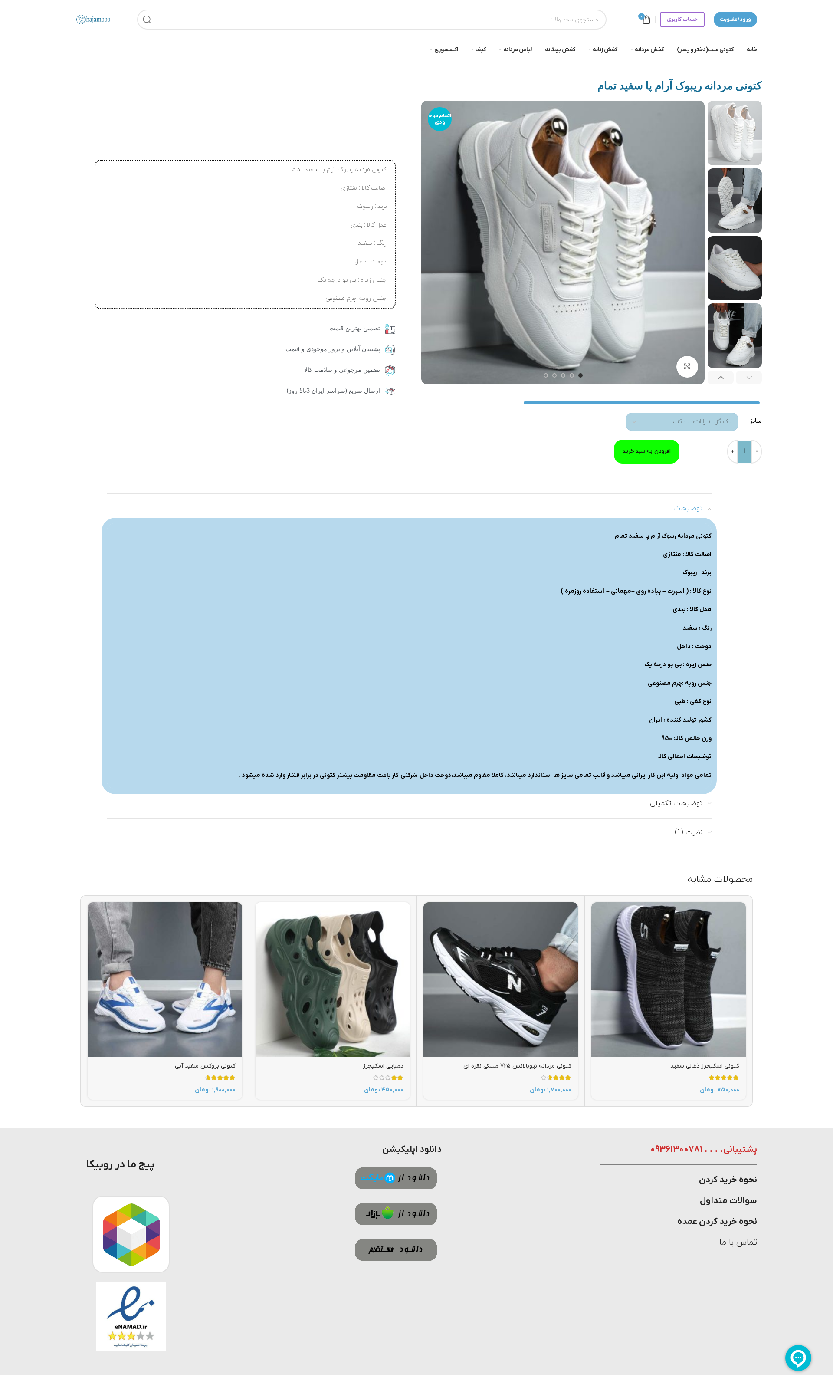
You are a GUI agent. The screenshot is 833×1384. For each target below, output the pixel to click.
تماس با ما (738, 1242)
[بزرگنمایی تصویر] (687, 366)
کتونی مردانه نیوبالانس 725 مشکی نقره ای (517, 1066)
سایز (756, 421)
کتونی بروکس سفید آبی (205, 1066)
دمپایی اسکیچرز (383, 1066)
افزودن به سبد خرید (647, 451)
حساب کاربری (682, 19)
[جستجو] (147, 20)
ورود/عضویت (735, 19)
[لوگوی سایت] (93, 19)
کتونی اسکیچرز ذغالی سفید (704, 1066)
